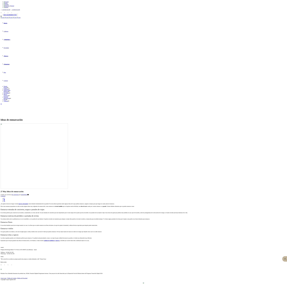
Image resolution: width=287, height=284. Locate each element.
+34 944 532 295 (6, 9)
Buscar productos (10, 15)
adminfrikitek (24, 194)
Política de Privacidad (22, 278)
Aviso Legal (3, 278)
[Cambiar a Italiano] (6, 7)
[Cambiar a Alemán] (6, 4)
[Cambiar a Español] (6, 1)
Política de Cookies (11, 278)
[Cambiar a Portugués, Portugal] (9, 5)
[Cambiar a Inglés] (6, 3)
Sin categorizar (15, 194)
